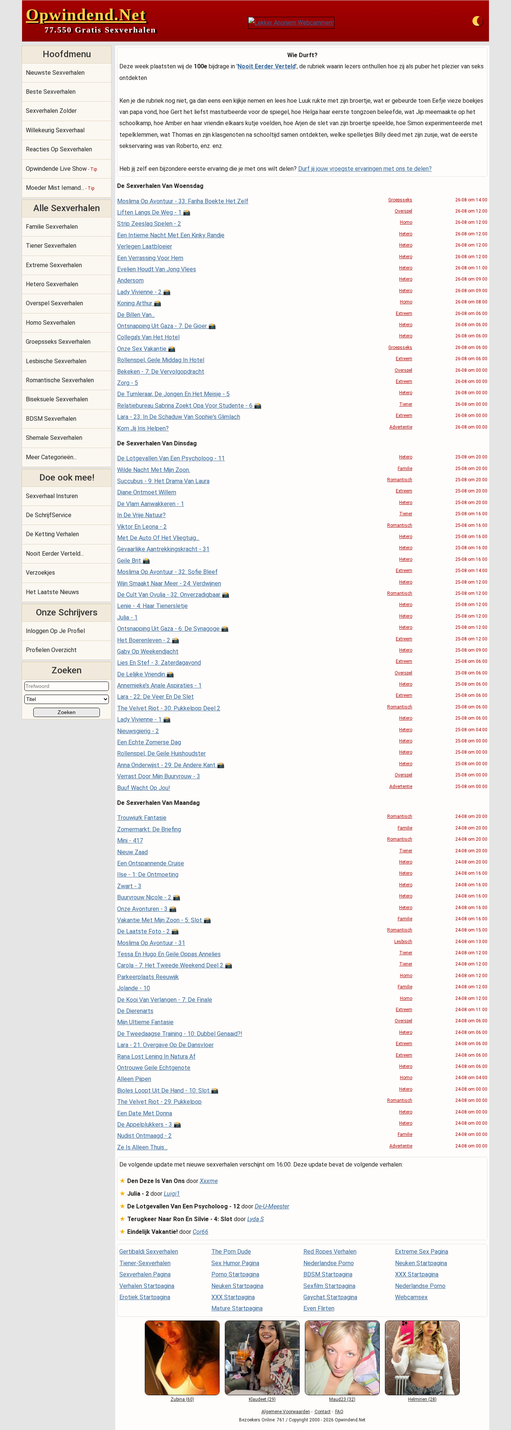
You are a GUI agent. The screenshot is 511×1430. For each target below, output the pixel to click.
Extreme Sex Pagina (421, 1251)
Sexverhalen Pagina (145, 1274)
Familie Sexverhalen (52, 226)
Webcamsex (411, 1297)
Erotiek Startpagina (144, 1297)
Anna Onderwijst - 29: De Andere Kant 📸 (170, 765)
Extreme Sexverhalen (54, 265)
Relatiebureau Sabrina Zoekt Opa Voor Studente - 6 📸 (189, 405)
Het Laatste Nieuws (52, 592)
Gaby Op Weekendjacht (147, 651)
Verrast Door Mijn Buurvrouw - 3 (158, 776)
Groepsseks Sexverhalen (58, 341)
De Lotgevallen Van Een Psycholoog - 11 (171, 458)
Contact (323, 1411)
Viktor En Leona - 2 (142, 526)
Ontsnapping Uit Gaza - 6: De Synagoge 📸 (173, 628)
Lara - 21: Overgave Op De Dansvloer (165, 1044)
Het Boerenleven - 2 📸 (148, 640)
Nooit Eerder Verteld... (55, 553)
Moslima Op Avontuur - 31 (151, 942)
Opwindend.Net (86, 15)
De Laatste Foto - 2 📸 (148, 931)
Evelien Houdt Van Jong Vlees (156, 269)
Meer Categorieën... (51, 457)
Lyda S (255, 1219)
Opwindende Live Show (61, 168)
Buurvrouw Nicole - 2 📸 (148, 897)
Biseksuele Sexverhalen (57, 399)
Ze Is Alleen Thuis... (142, 1147)
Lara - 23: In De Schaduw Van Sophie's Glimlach (178, 416)
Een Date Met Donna (144, 1113)
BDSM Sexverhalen (51, 418)
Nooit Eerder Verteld (267, 66)
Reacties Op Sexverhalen (59, 149)
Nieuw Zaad (132, 852)
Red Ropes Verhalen (330, 1251)
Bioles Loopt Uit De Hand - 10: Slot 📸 (167, 1090)
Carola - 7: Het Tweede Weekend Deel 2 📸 (174, 965)
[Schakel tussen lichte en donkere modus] (477, 21)
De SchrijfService (48, 515)
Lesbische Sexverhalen (56, 361)
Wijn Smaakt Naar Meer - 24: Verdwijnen (169, 583)
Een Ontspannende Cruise (150, 863)
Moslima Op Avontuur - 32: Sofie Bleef (167, 571)
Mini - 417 (130, 840)
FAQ (339, 1411)
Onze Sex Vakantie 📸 (146, 348)
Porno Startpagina (235, 1274)
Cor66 (200, 1231)
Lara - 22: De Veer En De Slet (155, 696)
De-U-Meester (272, 1206)
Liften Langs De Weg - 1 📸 (153, 212)
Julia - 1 (127, 617)
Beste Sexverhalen (51, 91)
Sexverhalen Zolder (51, 110)
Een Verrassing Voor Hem (150, 258)
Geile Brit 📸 (133, 560)
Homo (406, 222)
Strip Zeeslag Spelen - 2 (149, 223)
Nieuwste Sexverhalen (55, 72)
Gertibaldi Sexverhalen (148, 1251)
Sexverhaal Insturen (52, 496)
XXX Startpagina (233, 1297)
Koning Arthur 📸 (139, 303)
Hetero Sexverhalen (52, 284)
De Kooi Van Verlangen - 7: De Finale (164, 999)
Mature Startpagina (237, 1308)
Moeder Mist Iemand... (60, 187)
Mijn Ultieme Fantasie (145, 1022)
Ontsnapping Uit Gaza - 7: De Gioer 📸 (166, 326)
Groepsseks (400, 200)
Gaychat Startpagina (330, 1297)
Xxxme (209, 1181)
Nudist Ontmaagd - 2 (144, 1135)
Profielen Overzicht (51, 650)
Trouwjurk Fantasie (141, 817)
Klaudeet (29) (262, 1399)
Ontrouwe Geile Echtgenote (153, 1067)
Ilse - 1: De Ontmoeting (147, 874)
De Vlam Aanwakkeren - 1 (150, 503)
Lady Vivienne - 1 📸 (144, 719)
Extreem (404, 313)
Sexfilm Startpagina (329, 1286)
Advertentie (400, 427)
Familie (405, 468)
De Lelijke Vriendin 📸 (145, 674)
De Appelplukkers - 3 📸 (149, 1124)
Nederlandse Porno (328, 1263)
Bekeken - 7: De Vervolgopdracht (160, 371)
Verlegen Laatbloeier (144, 246)
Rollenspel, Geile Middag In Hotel (160, 360)
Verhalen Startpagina (146, 1286)
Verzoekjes (40, 572)
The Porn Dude (231, 1251)
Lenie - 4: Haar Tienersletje (152, 605)
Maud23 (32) (342, 1399)
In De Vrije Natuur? (141, 515)
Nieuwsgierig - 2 (138, 731)
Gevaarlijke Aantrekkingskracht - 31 (163, 549)
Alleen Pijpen (134, 1078)
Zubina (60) (182, 1399)
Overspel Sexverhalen (54, 303)
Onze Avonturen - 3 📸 (147, 908)
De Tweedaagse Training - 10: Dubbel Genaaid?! (179, 1033)
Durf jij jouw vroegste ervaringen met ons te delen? (365, 168)
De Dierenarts (135, 1010)
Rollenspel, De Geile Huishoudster (161, 753)
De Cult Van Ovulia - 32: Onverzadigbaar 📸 (173, 594)
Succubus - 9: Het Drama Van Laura (163, 481)
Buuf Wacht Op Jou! (143, 787)
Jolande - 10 (133, 988)
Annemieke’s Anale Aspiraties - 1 (159, 685)
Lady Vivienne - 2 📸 (144, 292)
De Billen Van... (136, 314)
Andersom (130, 280)
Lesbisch (403, 941)
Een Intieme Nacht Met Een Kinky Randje (170, 235)
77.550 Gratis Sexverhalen (100, 29)
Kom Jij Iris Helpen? (143, 428)
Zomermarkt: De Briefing (149, 829)
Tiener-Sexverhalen (145, 1263)
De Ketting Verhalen (52, 534)
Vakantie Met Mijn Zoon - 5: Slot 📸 (164, 920)
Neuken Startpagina (237, 1286)
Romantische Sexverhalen (60, 380)
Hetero (405, 234)
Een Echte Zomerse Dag (149, 742)
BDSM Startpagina (327, 1274)
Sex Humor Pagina (235, 1263)
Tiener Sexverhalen (51, 245)
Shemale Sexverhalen (54, 437)
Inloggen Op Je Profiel (55, 630)
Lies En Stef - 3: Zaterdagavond (159, 662)
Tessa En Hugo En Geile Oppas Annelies (169, 954)
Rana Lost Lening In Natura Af (156, 1056)
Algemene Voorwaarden (285, 1411)
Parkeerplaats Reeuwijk (148, 976)
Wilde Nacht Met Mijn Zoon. (153, 469)
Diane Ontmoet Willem (146, 492)
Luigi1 (172, 1193)
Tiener (405, 404)
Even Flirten (318, 1308)
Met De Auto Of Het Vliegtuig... (158, 537)
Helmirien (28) (422, 1399)
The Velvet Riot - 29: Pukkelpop (159, 1101)
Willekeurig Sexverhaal (55, 130)
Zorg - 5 (127, 382)
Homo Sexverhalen (50, 322)
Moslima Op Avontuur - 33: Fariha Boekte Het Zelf (182, 201)
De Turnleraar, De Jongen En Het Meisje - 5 (173, 394)
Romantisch (399, 479)
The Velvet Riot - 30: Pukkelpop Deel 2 (168, 708)
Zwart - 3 (129, 886)
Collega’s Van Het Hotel (148, 337)
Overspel (403, 211)
